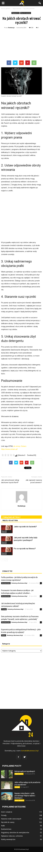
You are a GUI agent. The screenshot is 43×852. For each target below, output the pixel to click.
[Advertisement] (21, 44)
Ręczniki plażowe (25, 13)
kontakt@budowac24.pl (30, 751)
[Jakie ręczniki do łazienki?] (7, 529)
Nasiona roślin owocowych (11, 819)
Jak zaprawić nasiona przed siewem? (34, 481)
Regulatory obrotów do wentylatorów (15, 832)
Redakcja (11, 27)
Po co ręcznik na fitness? (25, 548)
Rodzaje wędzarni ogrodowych (24, 771)
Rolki (3, 826)
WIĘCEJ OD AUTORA (10, 520)
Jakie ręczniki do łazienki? (25, 526)
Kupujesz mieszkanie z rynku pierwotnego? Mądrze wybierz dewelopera (24, 795)
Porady (4, 609)
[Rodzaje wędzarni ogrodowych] (7, 774)
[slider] (8, 455)
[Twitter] (24, 757)
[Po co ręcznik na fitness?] (7, 551)
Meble (3, 635)
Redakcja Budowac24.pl (19, 583)
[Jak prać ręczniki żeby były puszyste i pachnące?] (7, 540)
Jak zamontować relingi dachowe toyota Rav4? (10, 481)
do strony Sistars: (20, 446)
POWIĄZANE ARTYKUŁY (11, 517)
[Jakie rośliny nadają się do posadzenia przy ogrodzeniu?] (7, 785)
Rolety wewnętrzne (8, 839)
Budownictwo (6, 583)
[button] (40, 3)
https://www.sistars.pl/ (9, 449)
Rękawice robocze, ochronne (12, 836)
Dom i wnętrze (19, 800)
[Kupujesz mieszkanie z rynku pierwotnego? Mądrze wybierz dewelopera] (7, 796)
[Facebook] (18, 757)
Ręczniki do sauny (7, 822)
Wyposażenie (15, 13)
